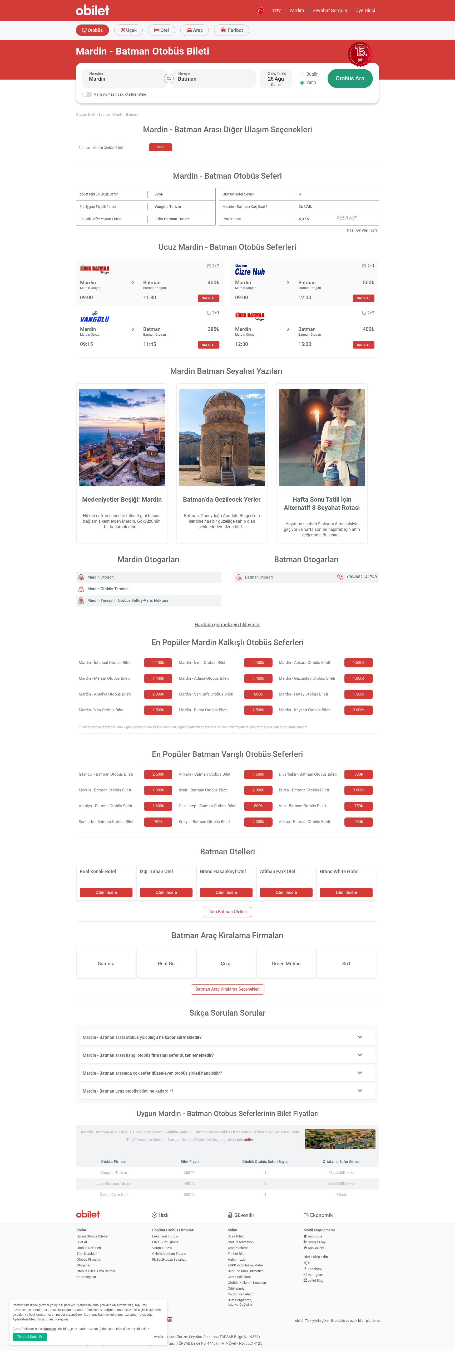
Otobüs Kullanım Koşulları (247, 1283)
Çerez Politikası (239, 1277)
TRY (276, 10)
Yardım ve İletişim (241, 1294)
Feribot (235, 30)
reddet (60, 1314)
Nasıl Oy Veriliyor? (362, 230)
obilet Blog (315, 1281)
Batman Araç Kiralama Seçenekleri (227, 989)
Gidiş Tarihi (277, 73)
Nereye (184, 73)
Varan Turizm (162, 1248)
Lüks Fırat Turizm (165, 1236)
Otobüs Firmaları (89, 1259)
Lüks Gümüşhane (165, 1242)
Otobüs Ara (350, 78)
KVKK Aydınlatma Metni (245, 1265)
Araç (197, 30)
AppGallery (315, 1248)
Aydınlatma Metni (25, 1319)
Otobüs (95, 30)
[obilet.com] (105, 14)
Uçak (131, 30)
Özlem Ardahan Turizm (169, 1254)
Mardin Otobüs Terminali (108, 588)
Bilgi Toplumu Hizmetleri (246, 1271)
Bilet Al (82, 1242)
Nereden (96, 73)
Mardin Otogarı (100, 577)
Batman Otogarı (258, 577)
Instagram (315, 1275)
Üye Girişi (365, 10)
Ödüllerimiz (236, 1288)
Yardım (296, 10)
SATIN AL (208, 298)
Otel (164, 30)
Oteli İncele (106, 892)
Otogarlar (83, 1265)
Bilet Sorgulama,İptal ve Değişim (240, 1302)
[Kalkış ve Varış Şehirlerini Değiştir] (169, 78)
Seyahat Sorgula (330, 10)
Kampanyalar (86, 1277)
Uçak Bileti (236, 1236)
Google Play (316, 1242)
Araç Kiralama (238, 1248)
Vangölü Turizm (168, 206)
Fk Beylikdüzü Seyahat (169, 1259)
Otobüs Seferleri (89, 1248)
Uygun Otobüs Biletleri (93, 1236)
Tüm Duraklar (87, 1254)
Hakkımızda (236, 1259)
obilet (249, 1140)
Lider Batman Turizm (172, 219)
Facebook (315, 1269)
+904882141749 (362, 577)
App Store (314, 1236)
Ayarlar (159, 1336)
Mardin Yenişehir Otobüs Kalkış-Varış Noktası (127, 600)
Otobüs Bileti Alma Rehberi (96, 1271)
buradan (50, 1329)
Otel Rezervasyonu (241, 1242)
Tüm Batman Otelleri (228, 911)
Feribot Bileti (237, 1254)
